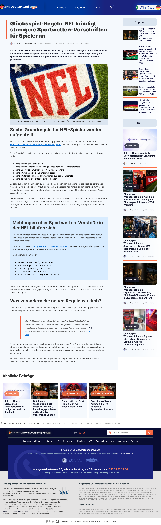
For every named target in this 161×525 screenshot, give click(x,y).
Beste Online (147, 7)
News (60, 7)
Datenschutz (101, 441)
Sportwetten (34, 423)
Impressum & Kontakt (32, 441)
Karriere (81, 441)
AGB (90, 441)
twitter (79, 432)
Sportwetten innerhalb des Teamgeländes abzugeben (35, 144)
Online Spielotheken (11, 423)
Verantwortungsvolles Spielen (124, 441)
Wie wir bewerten (66, 441)
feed (84, 432)
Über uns (50, 441)
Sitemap (65, 521)
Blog (99, 7)
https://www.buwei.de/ (124, 453)
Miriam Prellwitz (135, 210)
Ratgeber (80, 7)
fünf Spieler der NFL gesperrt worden (49, 246)
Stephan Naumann (24, 43)
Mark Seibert (134, 163)
